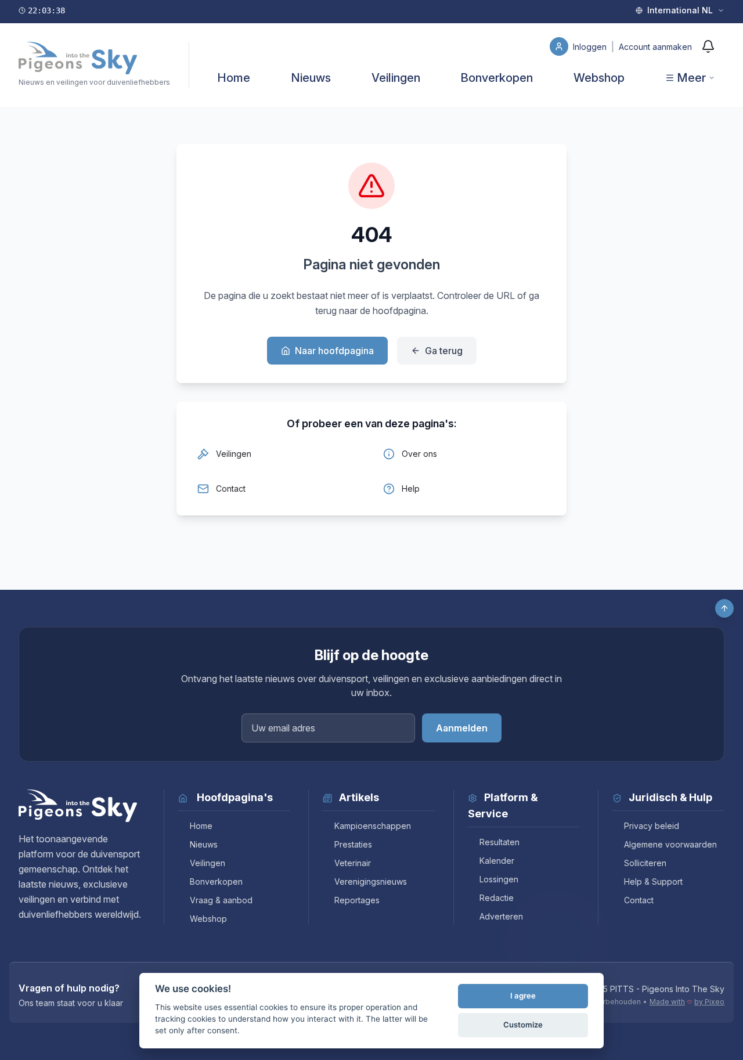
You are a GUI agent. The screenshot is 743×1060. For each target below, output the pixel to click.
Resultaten (499, 842)
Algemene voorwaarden (670, 844)
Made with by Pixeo (687, 1001)
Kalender (496, 861)
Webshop (599, 78)
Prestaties (353, 844)
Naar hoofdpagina (334, 350)
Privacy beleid (651, 826)
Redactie (496, 898)
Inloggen (591, 47)
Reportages (357, 900)
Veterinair (352, 863)
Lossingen (498, 879)
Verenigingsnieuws (370, 881)
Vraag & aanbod (221, 900)
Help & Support (653, 881)
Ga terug (444, 350)
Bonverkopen (496, 78)
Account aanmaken (655, 47)
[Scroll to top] (724, 608)
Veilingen (396, 78)
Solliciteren (645, 863)
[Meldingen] (708, 46)
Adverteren (501, 916)
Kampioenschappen (372, 826)
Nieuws (311, 78)
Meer (691, 78)
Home (233, 78)
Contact (639, 900)
